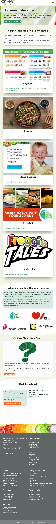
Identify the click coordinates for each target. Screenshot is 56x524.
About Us (31, 452)
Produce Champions (8, 483)
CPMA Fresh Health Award (10, 485)
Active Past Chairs (34, 459)
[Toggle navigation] (52, 1)
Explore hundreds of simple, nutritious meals (17, 136)
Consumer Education (9, 494)
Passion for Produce (8, 496)
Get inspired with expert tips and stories (16, 182)
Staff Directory (33, 462)
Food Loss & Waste (34, 496)
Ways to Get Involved (12, 403)
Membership (32, 441)
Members (31, 464)
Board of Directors (34, 457)
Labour (31, 482)
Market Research (34, 444)
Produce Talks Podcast (9, 498)
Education (6, 493)
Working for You (33, 446)
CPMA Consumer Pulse (35, 448)
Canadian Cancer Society (39, 302)
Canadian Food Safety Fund (37, 485)
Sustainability (33, 493)
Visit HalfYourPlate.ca (12, 21)
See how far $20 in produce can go (15, 228)
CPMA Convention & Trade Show (12, 473)
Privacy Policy (42, 522)
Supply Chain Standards (10, 512)
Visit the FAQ (9, 374)
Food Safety (32, 480)
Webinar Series (7, 499)
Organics (31, 478)
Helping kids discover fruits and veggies (16, 274)
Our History (32, 454)
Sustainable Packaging (35, 494)
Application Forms (34, 442)
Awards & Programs (8, 478)
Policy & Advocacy (34, 473)
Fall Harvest (6, 477)
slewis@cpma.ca (34, 396)
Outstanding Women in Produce (12, 482)
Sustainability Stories (35, 499)
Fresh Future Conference (10, 475)
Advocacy (32, 475)
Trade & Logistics (8, 510)
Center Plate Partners (9, 480)
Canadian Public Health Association (16, 302)
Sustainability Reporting (36, 498)
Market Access (7, 509)
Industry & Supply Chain (9, 507)
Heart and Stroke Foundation (41, 300)
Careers (31, 456)
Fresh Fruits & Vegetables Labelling (39, 477)
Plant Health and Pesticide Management (40, 483)
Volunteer (32, 461)
